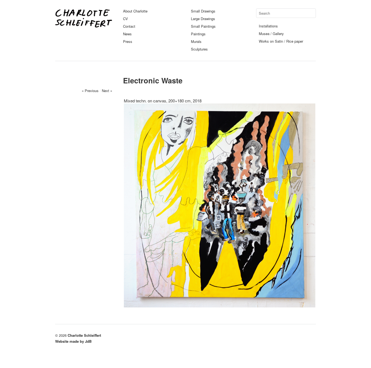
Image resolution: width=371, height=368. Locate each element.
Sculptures (199, 49)
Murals (196, 41)
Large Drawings (203, 18)
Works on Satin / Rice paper (281, 41)
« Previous (90, 90)
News (127, 33)
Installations (268, 26)
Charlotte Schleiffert (84, 335)
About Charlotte (135, 11)
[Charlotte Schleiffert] (83, 25)
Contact (129, 26)
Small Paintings (203, 26)
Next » (107, 90)
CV (125, 18)
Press (127, 41)
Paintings (198, 33)
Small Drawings (203, 11)
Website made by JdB (73, 341)
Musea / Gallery (271, 33)
